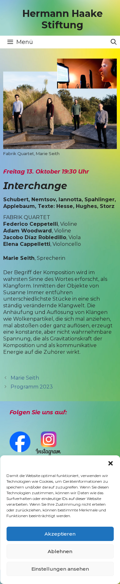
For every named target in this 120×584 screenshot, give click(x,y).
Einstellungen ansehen (60, 569)
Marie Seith (25, 378)
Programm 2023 (32, 387)
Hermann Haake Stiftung (62, 19)
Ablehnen (60, 551)
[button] (110, 463)
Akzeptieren (60, 534)
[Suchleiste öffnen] (114, 42)
